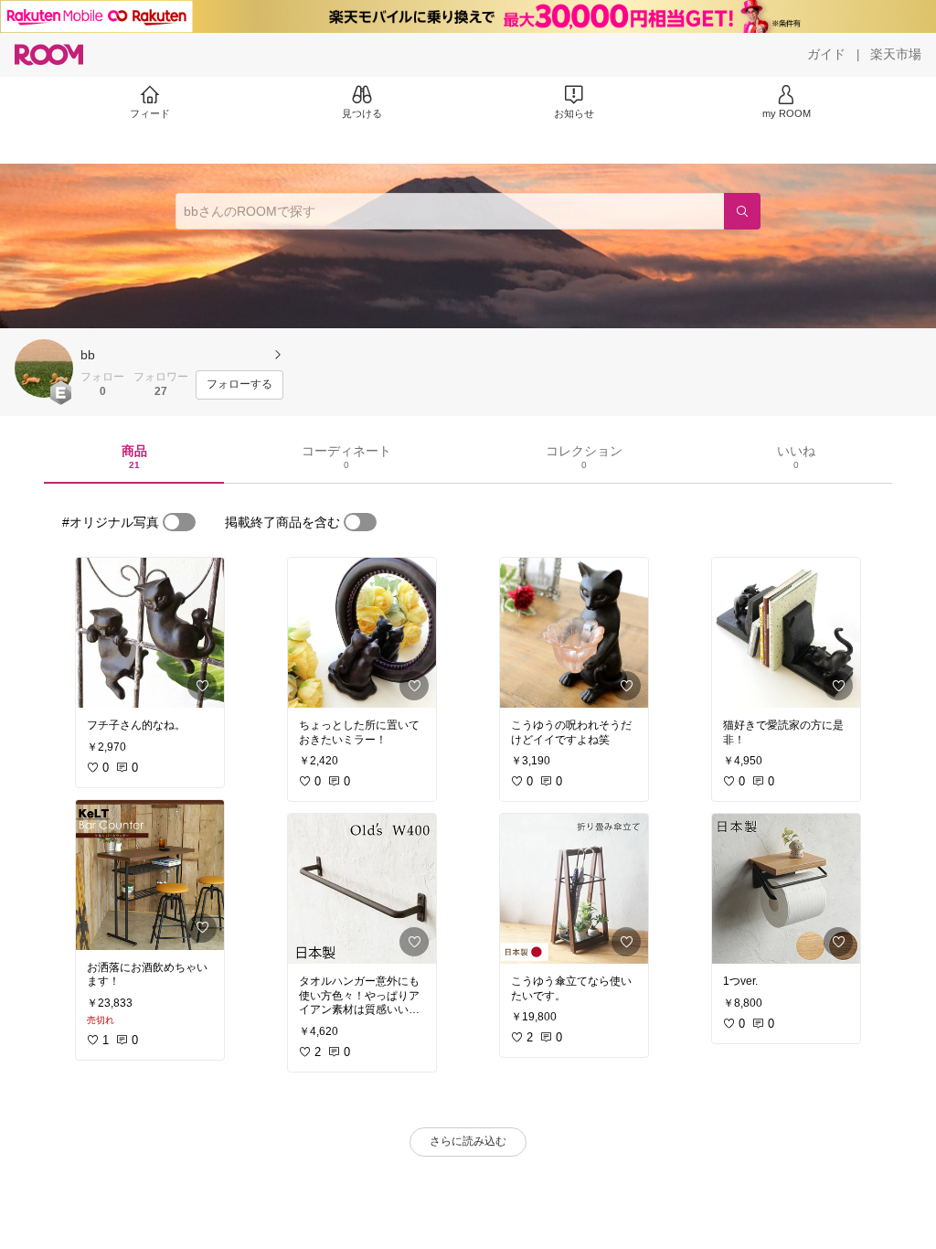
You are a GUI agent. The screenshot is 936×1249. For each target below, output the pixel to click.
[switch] (179, 522)
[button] (44, 368)
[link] (150, 633)
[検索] (742, 211)
